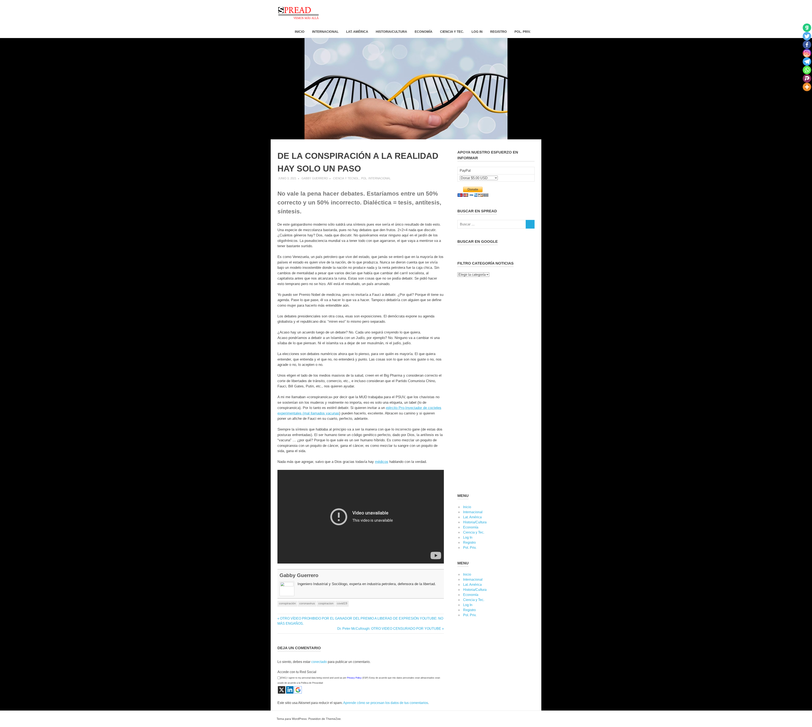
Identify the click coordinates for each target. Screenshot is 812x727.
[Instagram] (807, 53)
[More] (807, 87)
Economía (423, 31)
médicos (381, 462)
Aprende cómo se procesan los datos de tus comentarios (385, 703)
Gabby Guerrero (315, 178)
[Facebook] (807, 44)
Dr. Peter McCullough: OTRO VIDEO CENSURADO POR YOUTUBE (389, 628)
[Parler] (807, 78)
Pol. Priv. (522, 31)
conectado (319, 662)
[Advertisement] (496, 308)
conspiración (287, 603)
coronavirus (307, 603)
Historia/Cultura (391, 31)
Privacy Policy (354, 677)
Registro (498, 31)
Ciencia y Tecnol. (346, 178)
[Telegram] (807, 61)
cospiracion (325, 603)
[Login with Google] (298, 690)
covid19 (342, 603)
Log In (477, 31)
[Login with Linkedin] (290, 690)
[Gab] (807, 27)
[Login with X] (281, 690)
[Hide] (810, 95)
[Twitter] (807, 36)
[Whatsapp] (807, 70)
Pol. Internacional (376, 178)
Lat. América (357, 31)
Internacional (325, 31)
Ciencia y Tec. (452, 31)
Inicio (299, 31)
